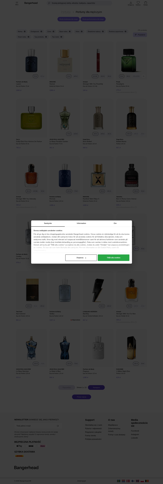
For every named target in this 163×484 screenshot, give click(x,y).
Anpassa (80, 258)
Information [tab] (81, 223)
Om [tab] (115, 223)
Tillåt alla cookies (113, 258)
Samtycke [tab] (48, 223)
